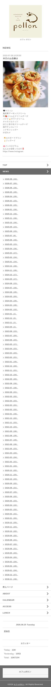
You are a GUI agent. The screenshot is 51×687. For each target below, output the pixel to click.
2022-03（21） (11, 405)
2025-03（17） (11, 253)
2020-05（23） (11, 501)
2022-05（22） (11, 396)
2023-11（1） (11, 323)
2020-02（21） (11, 514)
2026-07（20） (11, 183)
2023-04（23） (11, 349)
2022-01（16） (11, 414)
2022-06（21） (11, 392)
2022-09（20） (11, 379)
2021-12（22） (11, 418)
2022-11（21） (11, 370)
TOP (5, 165)
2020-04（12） (11, 505)
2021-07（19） (11, 440)
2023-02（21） (11, 357)
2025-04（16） (11, 249)
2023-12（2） (11, 318)
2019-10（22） (11, 531)
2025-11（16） (11, 218)
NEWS (6, 171)
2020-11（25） (11, 475)
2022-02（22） (11, 409)
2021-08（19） (11, 436)
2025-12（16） (11, 214)
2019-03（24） (11, 562)
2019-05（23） (11, 553)
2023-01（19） (11, 362)
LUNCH (6, 613)
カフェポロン (19, 684)
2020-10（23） (11, 479)
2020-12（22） (11, 470)
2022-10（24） (11, 375)
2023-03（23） (11, 353)
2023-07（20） (11, 336)
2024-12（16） (11, 266)
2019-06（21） (11, 549)
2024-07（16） (11, 288)
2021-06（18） (11, 444)
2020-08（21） (11, 488)
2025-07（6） (11, 236)
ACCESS (7, 606)
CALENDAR (8, 600)
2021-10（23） (11, 427)
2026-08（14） (11, 179)
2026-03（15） (11, 201)
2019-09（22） (11, 536)
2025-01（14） (11, 262)
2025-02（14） (11, 257)
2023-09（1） (11, 327)
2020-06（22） (11, 496)
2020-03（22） (11, 509)
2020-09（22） (11, 483)
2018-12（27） (11, 575)
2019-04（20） (11, 557)
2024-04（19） (11, 301)
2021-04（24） (11, 453)
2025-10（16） (11, 223)
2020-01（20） (11, 518)
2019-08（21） (11, 540)
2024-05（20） (11, 296)
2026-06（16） (11, 188)
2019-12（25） (11, 523)
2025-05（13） (11, 244)
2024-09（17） (11, 279)
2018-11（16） (11, 579)
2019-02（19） (11, 566)
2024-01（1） (11, 314)
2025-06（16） (11, 240)
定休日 (7, 631)
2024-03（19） (11, 305)
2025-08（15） (11, 231)
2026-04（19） (11, 196)
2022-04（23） (11, 401)
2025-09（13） (11, 227)
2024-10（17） (11, 275)
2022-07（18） (11, 388)
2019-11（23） (11, 527)
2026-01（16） (11, 209)
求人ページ (8, 587)
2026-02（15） (11, 205)
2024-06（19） (11, 292)
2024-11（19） (11, 270)
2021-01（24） (11, 466)
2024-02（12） (11, 309)
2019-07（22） (11, 544)
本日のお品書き (10, 58)
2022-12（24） (11, 366)
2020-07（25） (11, 492)
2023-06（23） (11, 340)
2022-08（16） (11, 383)
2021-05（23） (11, 449)
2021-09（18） (11, 431)
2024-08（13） (11, 283)
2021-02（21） (11, 462)
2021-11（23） (11, 423)
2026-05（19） (11, 192)
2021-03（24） (11, 457)
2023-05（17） (11, 344)
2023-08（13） (11, 331)
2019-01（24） (11, 570)
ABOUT (6, 594)
